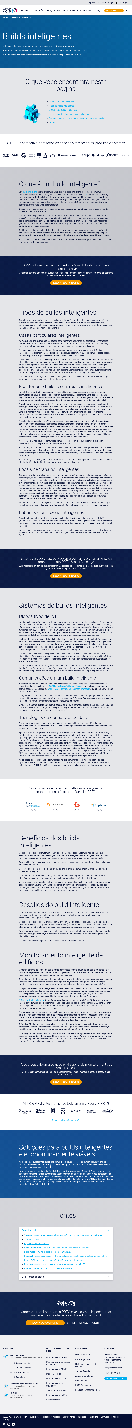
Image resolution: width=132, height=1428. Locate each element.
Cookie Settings (69, 1417)
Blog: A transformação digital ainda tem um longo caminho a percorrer (56, 1248)
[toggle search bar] (127, 10)
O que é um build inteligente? (62, 101)
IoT (87, 194)
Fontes (52, 122)
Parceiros (75, 10)
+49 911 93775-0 (112, 1373)
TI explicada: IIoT (32, 1239)
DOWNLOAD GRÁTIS (66, 283)
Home (5, 17)
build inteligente (30, 192)
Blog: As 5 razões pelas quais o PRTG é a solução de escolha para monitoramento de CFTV (65, 1256)
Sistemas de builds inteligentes (63, 110)
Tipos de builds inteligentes (61, 106)
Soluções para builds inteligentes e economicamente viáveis (76, 118)
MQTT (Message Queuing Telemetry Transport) (69, 689)
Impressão (82, 1417)
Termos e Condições (31, 1417)
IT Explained (12, 17)
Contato (102, 2)
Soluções (39, 10)
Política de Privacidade (51, 1417)
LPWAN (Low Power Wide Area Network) (66, 686)
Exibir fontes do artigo (33, 1276)
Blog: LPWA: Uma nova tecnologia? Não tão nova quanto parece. (53, 1260)
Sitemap (6, 1419)
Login (110, 2)
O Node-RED (55, 1176)
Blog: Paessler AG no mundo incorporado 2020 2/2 (47, 1252)
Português (124, 2)
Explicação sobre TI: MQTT (36, 1243)
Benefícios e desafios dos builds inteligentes (69, 114)
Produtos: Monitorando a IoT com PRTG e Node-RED (48, 1268)
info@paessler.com (113, 1367)
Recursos (62, 10)
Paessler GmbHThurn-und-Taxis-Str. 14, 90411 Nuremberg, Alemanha (115, 1359)
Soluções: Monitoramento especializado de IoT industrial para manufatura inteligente (63, 1235)
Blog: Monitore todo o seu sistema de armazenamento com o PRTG (54, 1264)
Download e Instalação (110, 1417)
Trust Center (93, 1417)
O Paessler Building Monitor (31, 1000)
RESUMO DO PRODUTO (86, 1322)
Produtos (26, 10)
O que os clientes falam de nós (66, 1120)
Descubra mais (29, 1230)
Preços (51, 10)
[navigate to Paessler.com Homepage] (10, 10)
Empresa (91, 2)
